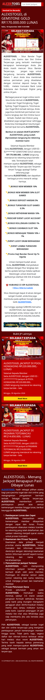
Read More (22, 398)
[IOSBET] (22, 324)
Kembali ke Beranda (11, 10)
